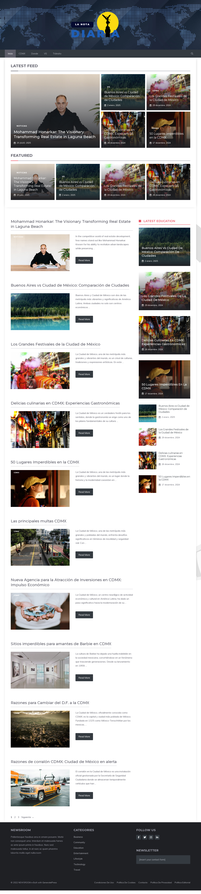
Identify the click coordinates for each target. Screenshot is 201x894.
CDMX (22, 53)
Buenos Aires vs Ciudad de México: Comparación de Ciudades (122, 96)
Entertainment (81, 853)
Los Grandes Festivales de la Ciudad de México (173, 431)
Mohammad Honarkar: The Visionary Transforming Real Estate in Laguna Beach (54, 134)
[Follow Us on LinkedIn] (157, 837)
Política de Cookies (126, 882)
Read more (84, 260)
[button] (192, 54)
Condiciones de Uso (104, 882)
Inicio (10, 53)
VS (45, 53)
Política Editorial (182, 882)
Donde (34, 53)
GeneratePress (50, 882)
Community (79, 842)
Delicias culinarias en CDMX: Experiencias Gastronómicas (119, 133)
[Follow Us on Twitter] (144, 837)
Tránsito (57, 53)
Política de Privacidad (161, 882)
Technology (79, 864)
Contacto (143, 882)
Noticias (22, 126)
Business (78, 837)
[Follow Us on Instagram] (151, 837)
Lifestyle (78, 858)
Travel (77, 869)
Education (79, 847)
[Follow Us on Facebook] (138, 837)
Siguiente (27, 817)
